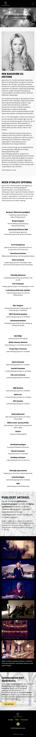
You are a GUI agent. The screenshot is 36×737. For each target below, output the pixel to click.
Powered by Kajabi (18, 734)
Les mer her (9, 704)
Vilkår (17, 720)
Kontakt (10, 720)
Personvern (24, 720)
